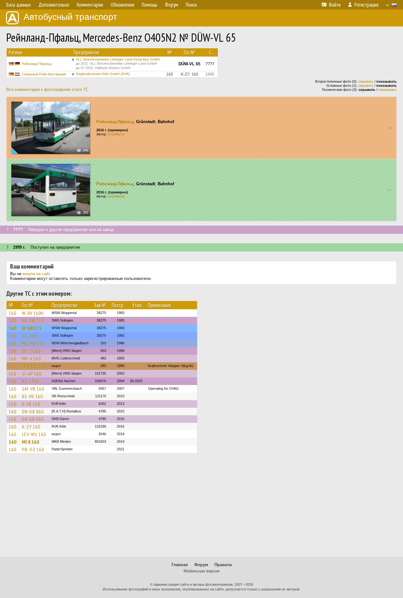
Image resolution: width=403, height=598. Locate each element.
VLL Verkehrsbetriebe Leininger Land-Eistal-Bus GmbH (118, 63)
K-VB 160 (31, 404)
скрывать (365, 81)
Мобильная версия (201, 571)
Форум (201, 564)
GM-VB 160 (33, 389)
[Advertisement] (201, 508)
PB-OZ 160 (33, 449)
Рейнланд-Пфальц (36, 64)
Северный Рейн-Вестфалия (44, 74)
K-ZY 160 (31, 426)
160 (12, 313)
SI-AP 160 (32, 373)
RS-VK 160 (32, 396)
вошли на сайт (36, 273)
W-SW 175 (32, 328)
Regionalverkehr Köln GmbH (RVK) (103, 74)
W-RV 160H (33, 313)
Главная (180, 564)
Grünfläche (116, 134)
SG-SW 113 (33, 320)
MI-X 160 (30, 442)
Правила (223, 564)
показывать (387, 90)
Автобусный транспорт (70, 17)
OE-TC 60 (31, 351)
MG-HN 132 (33, 343)
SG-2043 (30, 336)
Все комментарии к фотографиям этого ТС (47, 89)
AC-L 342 (30, 381)
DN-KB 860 (33, 411)
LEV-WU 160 (34, 366)
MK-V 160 (31, 358)
